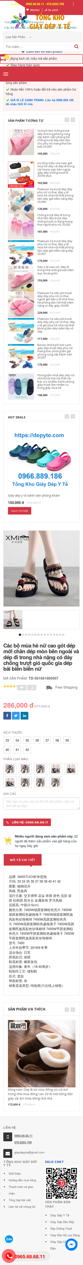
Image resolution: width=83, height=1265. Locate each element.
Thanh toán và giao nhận (21, 1190)
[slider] (11, 686)
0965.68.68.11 (23, 1136)
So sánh (53, 10)
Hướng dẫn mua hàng (22, 1180)
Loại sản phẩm (16, 37)
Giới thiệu (15, 1173)
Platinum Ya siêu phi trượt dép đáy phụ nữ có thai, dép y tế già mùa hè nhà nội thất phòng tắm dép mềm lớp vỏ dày (56, 325)
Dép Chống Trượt (61, 1228)
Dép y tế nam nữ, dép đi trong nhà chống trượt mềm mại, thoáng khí (55, 270)
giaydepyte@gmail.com (29, 1152)
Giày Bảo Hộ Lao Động (65, 1235)
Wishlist (34, 10)
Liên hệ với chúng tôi (22, 1206)
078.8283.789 (23, 1142)
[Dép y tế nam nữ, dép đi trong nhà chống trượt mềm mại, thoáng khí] (21, 278)
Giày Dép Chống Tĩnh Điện (64, 1245)
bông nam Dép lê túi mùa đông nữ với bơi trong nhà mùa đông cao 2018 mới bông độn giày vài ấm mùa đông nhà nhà (40, 1093)
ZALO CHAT (54, 1162)
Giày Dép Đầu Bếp (62, 1222)
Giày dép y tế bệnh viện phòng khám (34, 495)
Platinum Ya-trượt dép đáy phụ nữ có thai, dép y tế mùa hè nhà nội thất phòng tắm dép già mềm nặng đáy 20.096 (55, 195)
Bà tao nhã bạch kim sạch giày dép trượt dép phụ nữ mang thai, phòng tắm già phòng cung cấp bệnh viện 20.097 (55, 351)
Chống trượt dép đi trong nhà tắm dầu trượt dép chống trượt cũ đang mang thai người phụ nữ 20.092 (54, 219)
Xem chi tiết (19, 511)
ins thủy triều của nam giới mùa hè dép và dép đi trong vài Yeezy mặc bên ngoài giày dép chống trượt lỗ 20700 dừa (55, 169)
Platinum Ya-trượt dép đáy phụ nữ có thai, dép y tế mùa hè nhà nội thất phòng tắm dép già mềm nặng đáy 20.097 (55, 247)
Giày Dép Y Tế (59, 1215)
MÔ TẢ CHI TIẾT (22, 860)
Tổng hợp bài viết (20, 1200)
